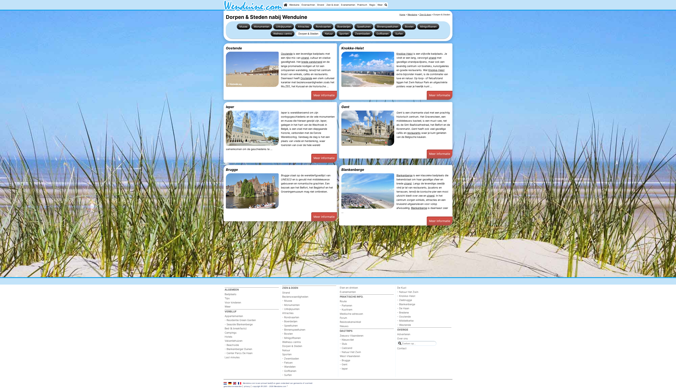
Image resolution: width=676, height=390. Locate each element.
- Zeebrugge (404, 299)
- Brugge (345, 360)
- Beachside (232, 344)
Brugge (232, 169)
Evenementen (348, 5)
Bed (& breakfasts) (236, 328)
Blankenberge (352, 169)
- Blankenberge (406, 304)
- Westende (404, 324)
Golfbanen (382, 33)
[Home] (285, 5)
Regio (372, 5)
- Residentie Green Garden (240, 320)
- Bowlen (287, 333)
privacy (247, 386)
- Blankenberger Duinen (238, 349)
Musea (243, 26)
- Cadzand (346, 347)
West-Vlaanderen (350, 356)
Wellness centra (282, 33)
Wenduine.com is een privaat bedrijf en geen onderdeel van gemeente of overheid (277, 383)
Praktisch (362, 5)
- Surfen (287, 374)
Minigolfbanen (428, 26)
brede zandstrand (311, 61)
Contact (401, 348)
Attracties (303, 26)
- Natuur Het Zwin (350, 352)
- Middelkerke (405, 320)
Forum (343, 317)
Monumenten (261, 26)
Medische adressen (351, 313)
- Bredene (403, 312)
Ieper (230, 107)
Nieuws (344, 326)
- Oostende (404, 316)
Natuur (329, 33)
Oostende (234, 48)
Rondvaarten (323, 26)
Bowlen (409, 26)
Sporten (344, 33)
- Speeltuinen (290, 325)
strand (305, 57)
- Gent (343, 364)
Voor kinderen (233, 302)
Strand (320, 5)
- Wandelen (289, 366)
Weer (380, 5)
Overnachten (308, 5)
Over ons (402, 338)
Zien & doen (332, 5)
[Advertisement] (329, 251)
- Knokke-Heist (406, 295)
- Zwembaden (290, 358)
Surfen (399, 33)
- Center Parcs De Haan (238, 353)
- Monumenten (291, 304)
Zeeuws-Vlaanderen (351, 335)
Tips (227, 298)
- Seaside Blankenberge (239, 324)
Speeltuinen (364, 26)
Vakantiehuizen (233, 340)
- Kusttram (346, 309)
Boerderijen (343, 26)
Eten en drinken (349, 287)
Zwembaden (362, 33)
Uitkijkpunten (283, 26)
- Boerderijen (289, 321)
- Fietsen (287, 362)
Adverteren (403, 334)
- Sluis (343, 343)
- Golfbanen (289, 370)
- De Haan (403, 308)
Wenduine (294, 5)
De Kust (401, 287)
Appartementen (234, 316)
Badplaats (230, 294)
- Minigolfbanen (291, 337)
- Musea (287, 300)
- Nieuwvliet (347, 339)
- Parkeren (346, 305)
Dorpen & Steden (308, 33)
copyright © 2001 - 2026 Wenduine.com (269, 386)
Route (343, 301)
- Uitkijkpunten (290, 308)
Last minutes (232, 357)
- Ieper (344, 368)
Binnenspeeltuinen (387, 26)
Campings (231, 332)
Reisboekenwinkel (350, 321)
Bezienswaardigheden (295, 296)
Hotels (228, 336)
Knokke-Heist (352, 48)
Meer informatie (324, 95)
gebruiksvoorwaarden (233, 386)
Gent (345, 107)
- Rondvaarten (290, 317)
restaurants (414, 132)
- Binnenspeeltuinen (293, 329)
